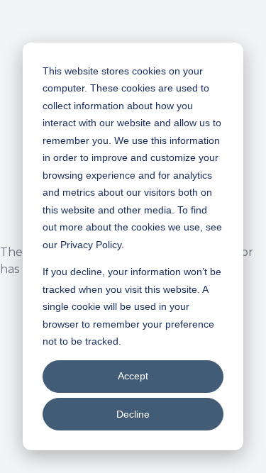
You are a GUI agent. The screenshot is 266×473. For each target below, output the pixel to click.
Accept (133, 376)
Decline (133, 414)
